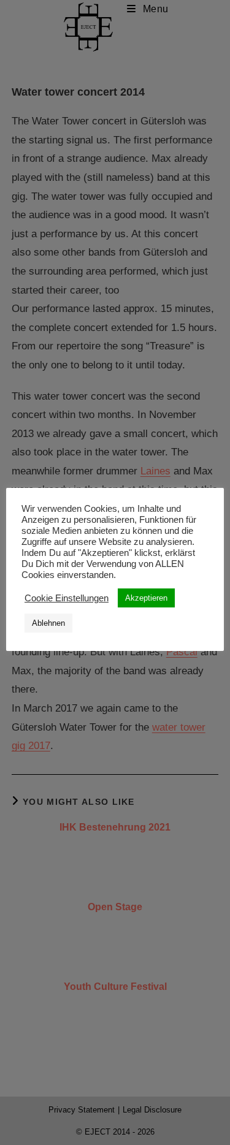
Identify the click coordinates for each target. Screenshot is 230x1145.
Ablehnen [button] (48, 623)
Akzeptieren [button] (146, 598)
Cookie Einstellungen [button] (67, 598)
